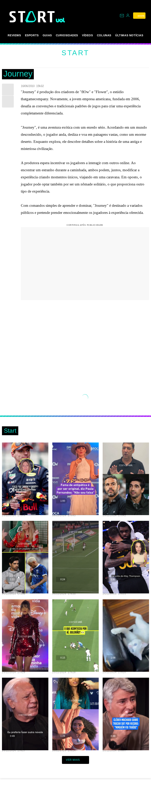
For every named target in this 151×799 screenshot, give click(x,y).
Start (75, 53)
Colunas (104, 35)
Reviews (14, 35)
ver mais (73, 759)
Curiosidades (67, 35)
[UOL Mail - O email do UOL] (122, 15)
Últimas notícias (129, 35)
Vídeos (87, 35)
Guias (47, 35)
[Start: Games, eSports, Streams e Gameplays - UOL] (32, 16)
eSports (32, 35)
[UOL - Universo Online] (60, 20)
